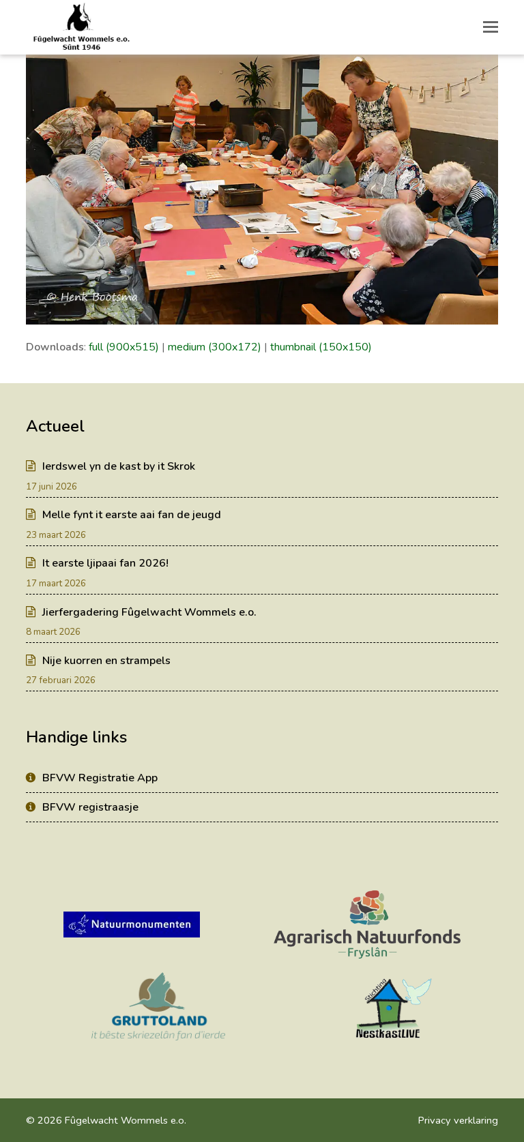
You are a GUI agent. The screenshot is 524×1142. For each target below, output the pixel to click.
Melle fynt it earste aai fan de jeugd (131, 514)
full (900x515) (124, 347)
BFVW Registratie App (100, 777)
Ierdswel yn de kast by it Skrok (118, 466)
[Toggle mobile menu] (490, 27)
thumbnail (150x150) (321, 347)
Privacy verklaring (458, 1120)
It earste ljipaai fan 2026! (105, 563)
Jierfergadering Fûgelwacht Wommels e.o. (149, 612)
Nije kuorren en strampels (106, 660)
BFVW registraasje (90, 807)
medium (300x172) (214, 347)
